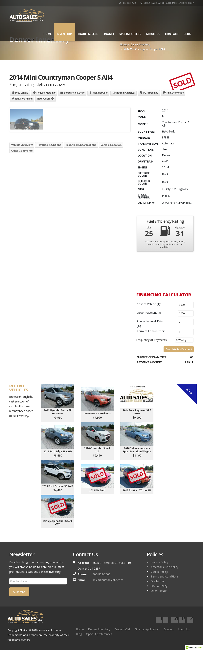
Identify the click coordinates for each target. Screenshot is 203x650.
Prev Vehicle (21, 92)
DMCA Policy (159, 586)
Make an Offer (100, 92)
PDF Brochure (150, 92)
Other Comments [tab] (22, 150)
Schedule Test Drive (74, 92)
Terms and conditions (165, 576)
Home (47, 34)
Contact (172, 34)
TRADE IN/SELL (87, 34)
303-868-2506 (129, 3)
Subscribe (19, 592)
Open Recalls (159, 591)
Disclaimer (157, 581)
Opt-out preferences (99, 634)
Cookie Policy (159, 572)
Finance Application (147, 629)
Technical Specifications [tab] (80, 144)
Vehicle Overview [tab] (22, 144)
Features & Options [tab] (49, 144)
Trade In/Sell (122, 629)
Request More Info (46, 92)
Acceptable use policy (164, 567)
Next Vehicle (43, 98)
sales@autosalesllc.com (108, 580)
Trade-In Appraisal (125, 92)
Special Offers (130, 34)
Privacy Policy (159, 562)
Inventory (64, 34)
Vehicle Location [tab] (111, 144)
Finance (109, 34)
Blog (187, 34)
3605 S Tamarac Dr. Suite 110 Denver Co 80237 (168, 3)
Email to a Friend (24, 98)
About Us (153, 34)
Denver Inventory (99, 629)
